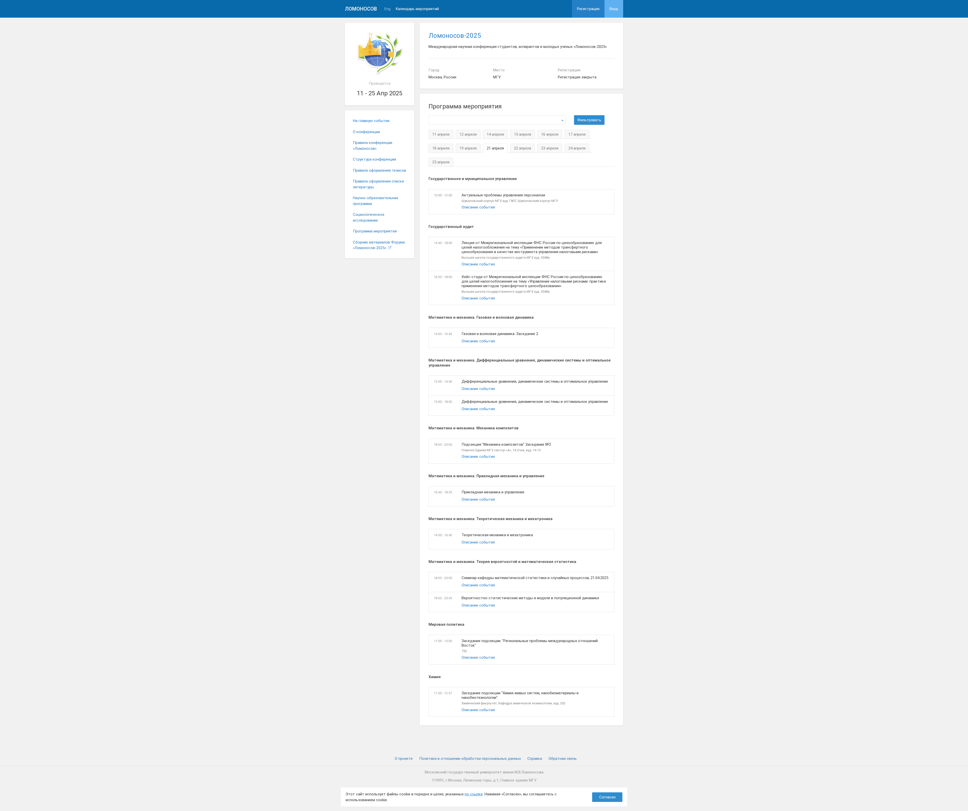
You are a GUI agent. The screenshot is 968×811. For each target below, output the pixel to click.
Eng (387, 9)
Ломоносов (361, 8)
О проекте (404, 758)
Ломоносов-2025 (455, 35)
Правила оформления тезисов (379, 170)
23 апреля (549, 148)
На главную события (371, 120)
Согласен (607, 797)
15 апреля (522, 134)
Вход (614, 9)
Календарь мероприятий (417, 9)
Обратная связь (563, 758)
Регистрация (588, 9)
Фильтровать (589, 120)
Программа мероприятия (375, 231)
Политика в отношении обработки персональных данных (470, 758)
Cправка (534, 758)
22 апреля (522, 148)
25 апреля (440, 162)
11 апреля (440, 134)
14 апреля (495, 134)
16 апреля (549, 134)
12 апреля (468, 134)
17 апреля (577, 134)
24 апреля (577, 148)
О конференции (366, 132)
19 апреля (468, 148)
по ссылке (474, 794)
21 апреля (495, 148)
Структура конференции (374, 159)
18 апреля (440, 148)
